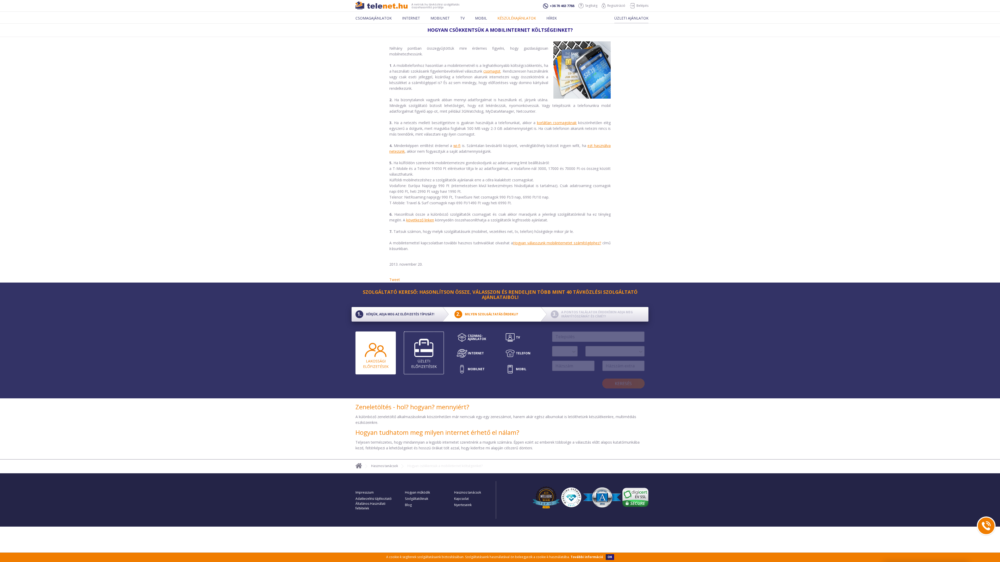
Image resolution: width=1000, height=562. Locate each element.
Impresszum (364, 492)
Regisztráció (616, 5)
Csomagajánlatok (373, 18)
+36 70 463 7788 (562, 5)
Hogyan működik (417, 492)
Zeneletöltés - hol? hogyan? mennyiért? (412, 407)
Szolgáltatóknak (416, 498)
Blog (408, 505)
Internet (411, 18)
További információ (587, 557)
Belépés (642, 5)
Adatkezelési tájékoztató (373, 498)
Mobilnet (440, 18)
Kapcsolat (461, 498)
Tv (462, 18)
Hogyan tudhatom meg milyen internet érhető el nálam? (437, 432)
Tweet (394, 279)
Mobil (481, 18)
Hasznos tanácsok (384, 466)
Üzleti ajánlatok (631, 18)
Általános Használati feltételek (370, 505)
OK (610, 557)
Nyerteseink (463, 505)
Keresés (623, 383)
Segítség (591, 5)
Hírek (551, 18)
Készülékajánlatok (516, 18)
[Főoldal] (358, 466)
